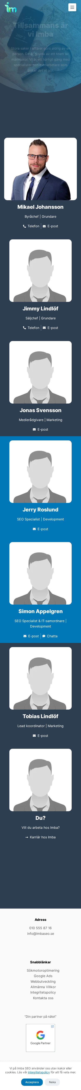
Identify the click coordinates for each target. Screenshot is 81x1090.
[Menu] (72, 7)
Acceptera (32, 1082)
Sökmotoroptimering (43, 970)
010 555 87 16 (40, 928)
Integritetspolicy (43, 992)
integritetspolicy (39, 1072)
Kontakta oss (43, 998)
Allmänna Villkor (43, 987)
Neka (52, 1082)
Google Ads (43, 976)
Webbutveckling (43, 981)
